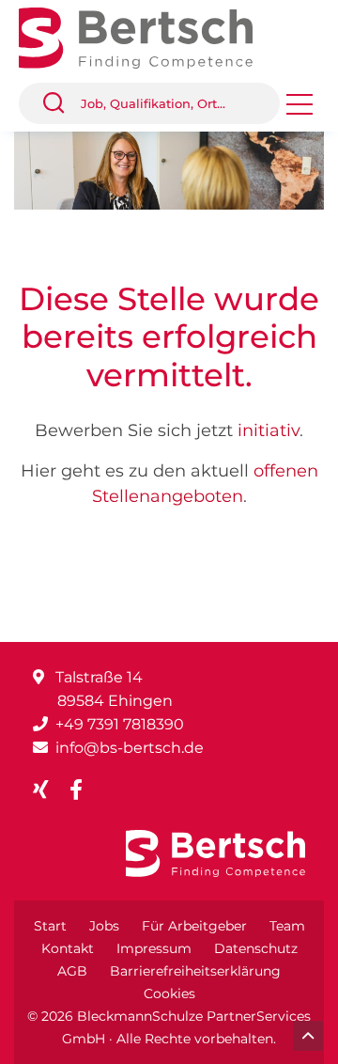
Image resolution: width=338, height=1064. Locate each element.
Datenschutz (256, 948)
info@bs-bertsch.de (129, 748)
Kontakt (67, 948)
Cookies (169, 993)
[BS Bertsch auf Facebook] (83, 790)
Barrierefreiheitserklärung (195, 970)
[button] (61, 103)
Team (287, 925)
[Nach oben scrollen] (308, 1036)
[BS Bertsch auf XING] (48, 790)
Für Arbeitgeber (194, 925)
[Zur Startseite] (150, 36)
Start (50, 925)
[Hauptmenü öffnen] (299, 110)
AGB (72, 970)
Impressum (154, 948)
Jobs (104, 925)
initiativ (269, 430)
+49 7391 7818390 (119, 724)
